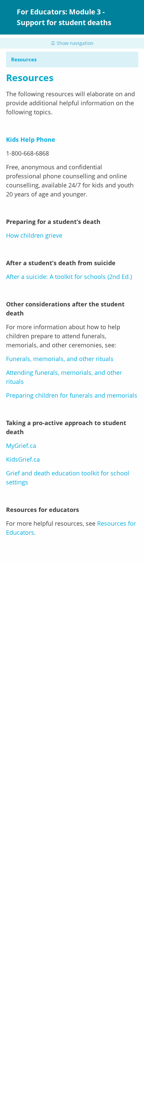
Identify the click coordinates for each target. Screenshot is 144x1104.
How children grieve (34, 235)
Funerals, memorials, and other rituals (60, 359)
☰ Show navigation (72, 43)
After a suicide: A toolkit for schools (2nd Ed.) (69, 277)
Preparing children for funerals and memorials (71, 395)
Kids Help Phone (30, 139)
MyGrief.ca (21, 446)
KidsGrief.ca (23, 459)
